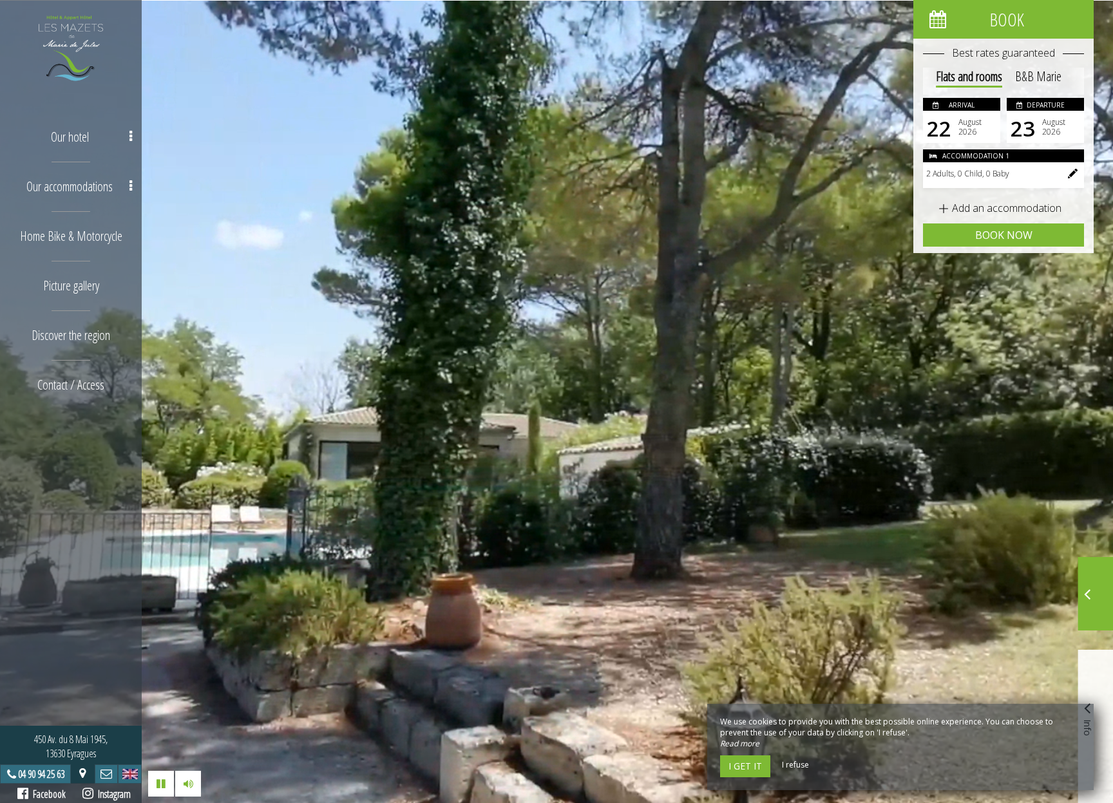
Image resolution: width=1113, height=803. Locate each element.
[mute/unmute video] (188, 784)
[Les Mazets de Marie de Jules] (71, 48)
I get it (745, 766)
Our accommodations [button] (69, 186)
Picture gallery (71, 285)
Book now (1003, 235)
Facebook (47, 794)
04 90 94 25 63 (41, 774)
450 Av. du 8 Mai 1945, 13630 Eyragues (71, 746)
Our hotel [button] (70, 137)
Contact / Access (70, 384)
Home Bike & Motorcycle (71, 236)
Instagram (112, 794)
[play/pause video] (161, 784)
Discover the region (71, 335)
